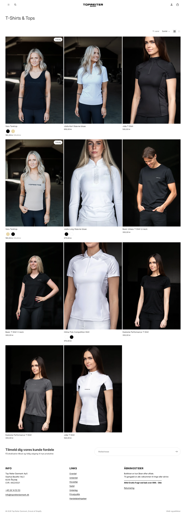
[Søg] (15, 5)
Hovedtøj (73, 482)
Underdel (73, 478)
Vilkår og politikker (173, 511)
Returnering (129, 488)
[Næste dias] (59, 80)
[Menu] (8, 5)
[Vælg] (59, 119)
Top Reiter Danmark (19, 511)
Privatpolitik (74, 494)
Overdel (73, 473)
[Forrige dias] (9, 80)
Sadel (71, 486)
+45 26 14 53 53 (12, 490)
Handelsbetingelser (78, 498)
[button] (166, 31)
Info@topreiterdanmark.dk (17, 494)
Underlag (73, 490)
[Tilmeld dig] (176, 451)
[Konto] (172, 5)
